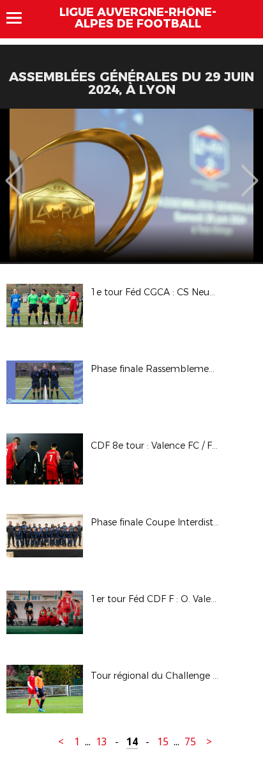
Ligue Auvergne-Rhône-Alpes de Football (137, 18)
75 (190, 742)
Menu (20, 18)
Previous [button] (14, 171)
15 (163, 742)
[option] (131, 185)
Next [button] (250, 171)
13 (101, 742)
